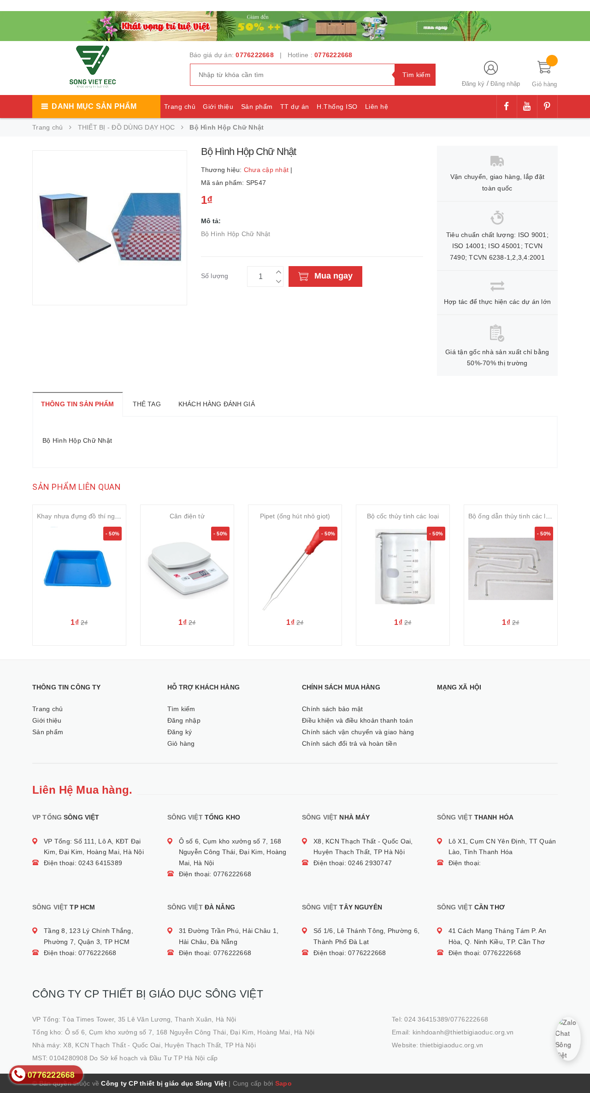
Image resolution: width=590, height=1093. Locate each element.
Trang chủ (180, 106)
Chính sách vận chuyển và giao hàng (358, 732)
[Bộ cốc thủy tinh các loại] (402, 569)
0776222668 (255, 55)
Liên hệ (377, 106)
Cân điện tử (187, 516)
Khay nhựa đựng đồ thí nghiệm (83, 516)
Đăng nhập (505, 83)
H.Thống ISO (337, 106)
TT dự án (294, 106)
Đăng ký (473, 83)
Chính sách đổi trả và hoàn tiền (349, 743)
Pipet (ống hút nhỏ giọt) (295, 516)
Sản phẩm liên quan (76, 487)
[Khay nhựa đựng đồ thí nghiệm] (79, 569)
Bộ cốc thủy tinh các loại (403, 516)
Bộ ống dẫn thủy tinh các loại (511, 516)
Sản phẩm (257, 106)
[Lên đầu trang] (574, 1065)
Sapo (283, 1083)
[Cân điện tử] (187, 569)
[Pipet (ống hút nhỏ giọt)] (295, 569)
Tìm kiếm (181, 709)
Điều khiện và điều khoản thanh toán (357, 720)
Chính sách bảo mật (332, 709)
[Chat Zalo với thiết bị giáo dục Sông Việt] (568, 1038)
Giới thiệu (218, 106)
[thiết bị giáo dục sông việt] (295, 25)
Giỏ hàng (181, 743)
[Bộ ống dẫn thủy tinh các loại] (510, 569)
